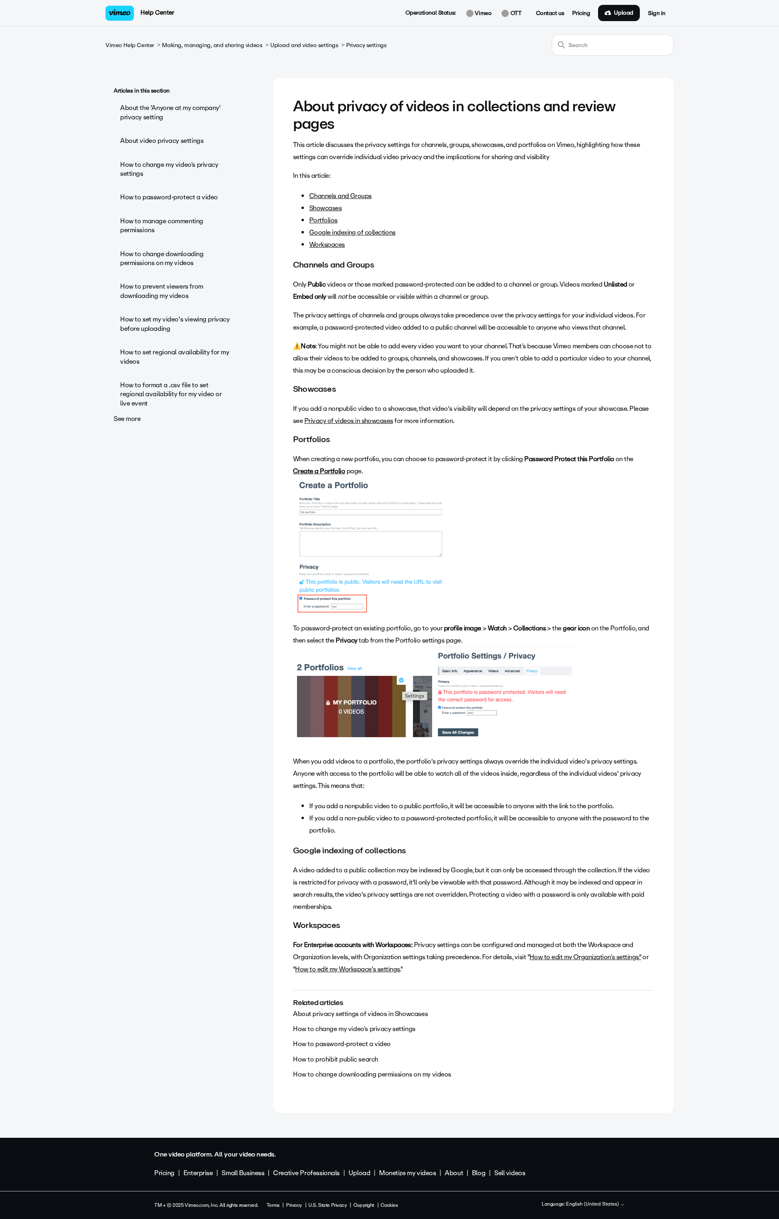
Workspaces (327, 244)
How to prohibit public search (335, 1059)
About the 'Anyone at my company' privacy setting (170, 112)
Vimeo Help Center (129, 45)
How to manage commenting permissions (161, 225)
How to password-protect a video (169, 197)
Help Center (157, 12)
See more (127, 418)
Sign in (656, 13)
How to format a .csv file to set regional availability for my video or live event (171, 394)
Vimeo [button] (482, 13)
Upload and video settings (304, 45)
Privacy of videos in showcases (348, 420)
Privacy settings (366, 45)
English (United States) (593, 1204)
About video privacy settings (161, 140)
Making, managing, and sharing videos (212, 45)
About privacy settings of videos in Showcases (360, 1013)
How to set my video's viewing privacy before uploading (174, 324)
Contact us (550, 13)
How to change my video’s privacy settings (169, 169)
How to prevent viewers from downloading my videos (161, 291)
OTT (515, 13)
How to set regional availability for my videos (174, 357)
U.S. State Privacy (327, 1205)
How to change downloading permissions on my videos (162, 258)
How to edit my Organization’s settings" (585, 956)
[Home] (119, 13)
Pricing (581, 13)
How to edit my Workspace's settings (347, 969)
